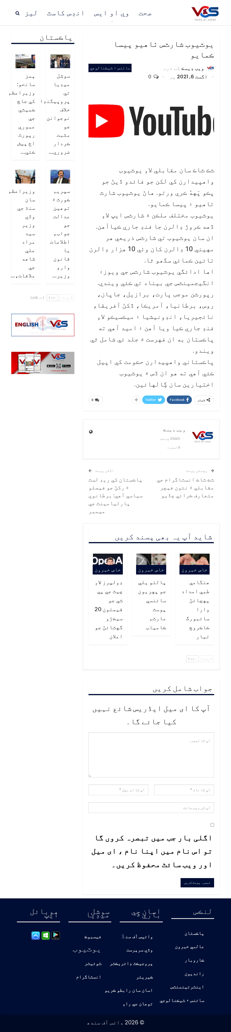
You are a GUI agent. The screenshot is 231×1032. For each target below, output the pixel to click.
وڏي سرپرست (139, 950)
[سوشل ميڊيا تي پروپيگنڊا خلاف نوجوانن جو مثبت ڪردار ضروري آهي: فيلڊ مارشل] (60, 61)
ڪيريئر (144, 977)
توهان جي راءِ (138, 1004)
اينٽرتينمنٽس (187, 987)
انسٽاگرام (88, 977)
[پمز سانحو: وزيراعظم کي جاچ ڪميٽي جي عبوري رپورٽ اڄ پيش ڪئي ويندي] (25, 61)
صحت (145, 13)
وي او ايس (112, 13)
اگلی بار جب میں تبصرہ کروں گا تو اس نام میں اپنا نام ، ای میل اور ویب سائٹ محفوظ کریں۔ (152, 850)
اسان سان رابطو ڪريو (129, 990)
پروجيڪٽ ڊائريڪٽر (131, 963)
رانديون (194, 973)
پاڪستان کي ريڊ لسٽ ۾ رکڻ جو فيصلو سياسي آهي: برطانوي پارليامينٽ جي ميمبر (115, 495)
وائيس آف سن (139, 936)
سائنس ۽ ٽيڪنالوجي (110, 68)
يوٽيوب (87, 948)
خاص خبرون (194, 569)
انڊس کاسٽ (66, 13)
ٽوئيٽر (93, 963)
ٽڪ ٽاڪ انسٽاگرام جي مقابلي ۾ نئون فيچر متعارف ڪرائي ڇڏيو (185, 487)
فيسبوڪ (93, 936)
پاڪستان (194, 933)
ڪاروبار (194, 960)
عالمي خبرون (189, 946)
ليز (31, 13)
